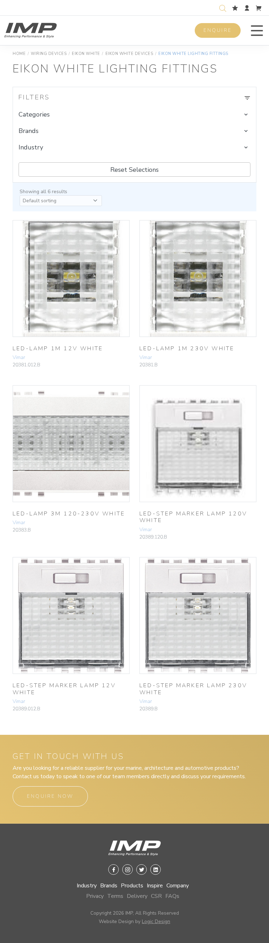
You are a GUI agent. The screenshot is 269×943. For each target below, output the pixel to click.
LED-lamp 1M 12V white (58, 348)
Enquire (218, 30)
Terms (115, 896)
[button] (257, 30)
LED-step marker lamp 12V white (64, 689)
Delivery (137, 896)
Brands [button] (29, 131)
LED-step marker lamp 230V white (193, 689)
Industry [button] (31, 147)
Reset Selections (134, 170)
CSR (156, 896)
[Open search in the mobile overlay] (224, 7)
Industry (87, 885)
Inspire (155, 885)
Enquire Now (50, 796)
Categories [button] (34, 114)
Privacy (95, 896)
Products (132, 885)
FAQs (172, 896)
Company (177, 885)
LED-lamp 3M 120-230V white (69, 514)
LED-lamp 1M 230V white (186, 348)
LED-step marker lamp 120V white (193, 517)
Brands (108, 885)
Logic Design (156, 921)
